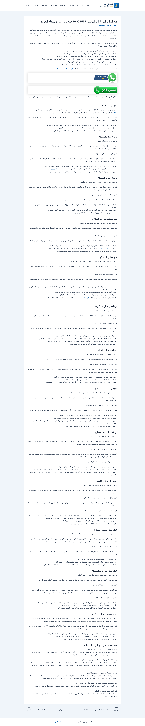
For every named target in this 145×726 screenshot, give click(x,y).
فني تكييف (44, 5)
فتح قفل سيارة (54, 169)
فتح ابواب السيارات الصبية (65, 68)
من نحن (35, 5)
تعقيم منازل (63, 5)
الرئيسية (89, 5)
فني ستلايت (53, 5)
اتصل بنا (28, 5)
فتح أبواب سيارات (83, 297)
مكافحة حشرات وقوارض (76, 5)
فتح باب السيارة (104, 248)
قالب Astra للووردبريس (58, 722)
